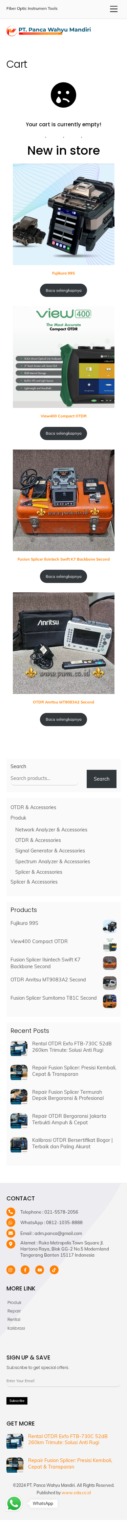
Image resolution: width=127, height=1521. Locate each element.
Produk (14, 1302)
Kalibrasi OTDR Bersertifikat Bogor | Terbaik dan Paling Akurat (72, 1143)
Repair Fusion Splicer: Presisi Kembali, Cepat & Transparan (74, 1071)
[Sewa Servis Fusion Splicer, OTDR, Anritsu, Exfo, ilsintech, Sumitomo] (48, 33)
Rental (13, 1319)
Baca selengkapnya (64, 290)
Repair (14, 1311)
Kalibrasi (16, 1328)
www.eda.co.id (76, 1492)
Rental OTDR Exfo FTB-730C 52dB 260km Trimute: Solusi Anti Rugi (72, 1047)
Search (18, 766)
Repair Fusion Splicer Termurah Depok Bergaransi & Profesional (68, 1095)
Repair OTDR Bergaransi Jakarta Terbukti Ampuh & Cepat (69, 1119)
